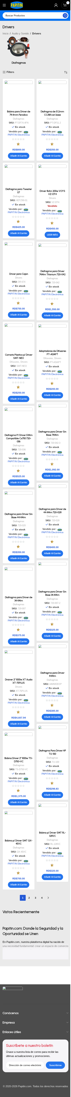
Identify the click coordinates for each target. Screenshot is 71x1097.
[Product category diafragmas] (19, 50)
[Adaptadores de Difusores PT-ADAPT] (52, 336)
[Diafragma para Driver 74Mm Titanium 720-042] (52, 255)
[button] (18, 156)
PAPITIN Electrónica (19, 134)
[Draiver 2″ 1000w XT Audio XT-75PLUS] (18, 663)
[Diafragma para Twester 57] (18, 175)
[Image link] (13, 992)
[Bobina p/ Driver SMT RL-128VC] (52, 817)
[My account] (56, 5)
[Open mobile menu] (4, 5)
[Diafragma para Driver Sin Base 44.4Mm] (18, 501)
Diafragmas (18, 118)
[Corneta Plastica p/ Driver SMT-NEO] (18, 337)
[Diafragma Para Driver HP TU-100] (52, 737)
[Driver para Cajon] (18, 256)
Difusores (14, 362)
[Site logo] (17, 4)
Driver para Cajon (18, 273)
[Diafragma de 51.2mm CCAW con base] (52, 95)
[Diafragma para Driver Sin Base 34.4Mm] (52, 575)
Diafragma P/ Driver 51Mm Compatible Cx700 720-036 (19, 438)
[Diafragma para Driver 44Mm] (52, 657)
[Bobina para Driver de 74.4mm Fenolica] (18, 95)
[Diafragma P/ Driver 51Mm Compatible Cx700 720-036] (18, 420)
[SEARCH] (65, 15)
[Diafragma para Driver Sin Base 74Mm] (52, 416)
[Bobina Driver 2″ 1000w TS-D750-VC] (18, 743)
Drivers (52, 198)
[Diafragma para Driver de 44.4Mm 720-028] (52, 495)
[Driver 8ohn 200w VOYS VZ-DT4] (52, 176)
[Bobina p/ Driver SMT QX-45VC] (18, 824)
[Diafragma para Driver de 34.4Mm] (18, 581)
